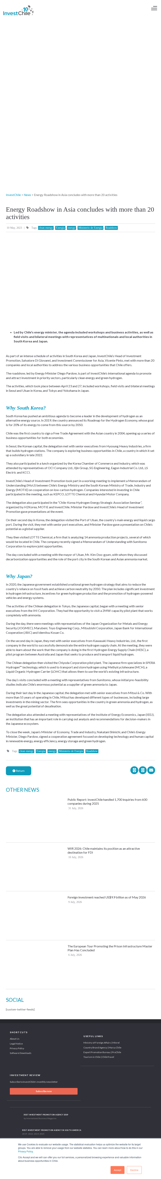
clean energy (46, 227)
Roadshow (111, 227)
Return (20, 770)
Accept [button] (117, 1170)
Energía (60, 227)
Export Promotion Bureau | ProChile (102, 1052)
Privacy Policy (25, 1151)
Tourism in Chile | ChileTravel (98, 1056)
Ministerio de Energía (90, 227)
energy (71, 227)
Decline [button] (134, 1170)
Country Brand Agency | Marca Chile (102, 1047)
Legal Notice (16, 1043)
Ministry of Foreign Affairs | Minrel (101, 1042)
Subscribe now (44, 1091)
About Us (14, 1038)
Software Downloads (20, 1053)
